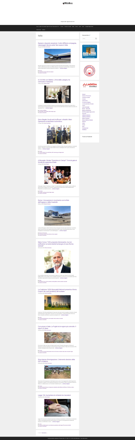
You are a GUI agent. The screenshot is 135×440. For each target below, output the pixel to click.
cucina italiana (46, 111)
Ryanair (52, 71)
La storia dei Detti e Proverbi (87, 103)
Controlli (40, 152)
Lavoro (80, 26)
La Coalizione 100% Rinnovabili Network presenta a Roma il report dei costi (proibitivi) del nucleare (57, 290)
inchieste (60, 351)
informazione (41, 234)
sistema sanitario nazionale (62, 281)
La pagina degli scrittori (89, 26)
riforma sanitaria (49, 281)
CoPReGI (43, 152)
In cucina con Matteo (42, 110)
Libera (65, 351)
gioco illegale (59, 152)
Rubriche (84, 121)
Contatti (43, 29)
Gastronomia (38, 29)
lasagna (52, 111)
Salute (73, 26)
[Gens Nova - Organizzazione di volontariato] (89, 57)
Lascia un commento (42, 112)
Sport (83, 26)
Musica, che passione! (86, 110)
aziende (40, 387)
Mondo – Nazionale (86, 108)
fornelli (44, 192)
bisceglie (40, 192)
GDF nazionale (54, 152)
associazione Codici (42, 71)
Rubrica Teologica (85, 118)
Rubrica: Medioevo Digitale (87, 120)
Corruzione (41, 351)
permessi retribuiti (68, 425)
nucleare (57, 318)
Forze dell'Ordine (49, 152)
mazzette (68, 351)
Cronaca (61, 26)
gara (46, 192)
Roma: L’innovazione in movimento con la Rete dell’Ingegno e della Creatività (53, 201)
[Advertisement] (67, 13)
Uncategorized (85, 128)
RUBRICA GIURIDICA (86, 115)
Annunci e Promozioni (86, 95)
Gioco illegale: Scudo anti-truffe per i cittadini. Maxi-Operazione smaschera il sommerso (55, 120)
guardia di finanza (45, 387)
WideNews (84, 129)
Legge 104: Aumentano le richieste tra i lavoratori (54, 395)
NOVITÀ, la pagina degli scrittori (88, 111)
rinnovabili (61, 318)
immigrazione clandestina (53, 387)
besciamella (41, 111)
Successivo (44, 432)
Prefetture (69, 387)
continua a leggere (63, 68)
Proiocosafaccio (49, 234)
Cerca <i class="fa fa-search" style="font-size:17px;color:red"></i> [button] (47, 26)
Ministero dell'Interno (63, 387)
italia (47, 71)
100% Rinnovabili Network (43, 318)
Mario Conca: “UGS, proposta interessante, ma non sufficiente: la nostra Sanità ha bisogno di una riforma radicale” (55, 244)
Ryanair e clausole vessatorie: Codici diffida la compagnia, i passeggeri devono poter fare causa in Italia (57, 44)
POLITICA (40, 191)
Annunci (40, 70)
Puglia (50, 192)
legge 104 (62, 425)
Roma (49, 71)
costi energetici (51, 318)
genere (47, 425)
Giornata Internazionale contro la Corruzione (51, 351)
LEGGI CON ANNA (85, 107)
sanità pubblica (54, 281)
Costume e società (67, 26)
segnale (56, 234)
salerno (72, 387)
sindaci (53, 192)
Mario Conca (43, 281)
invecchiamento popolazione (54, 425)
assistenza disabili (42, 425)
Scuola (76, 26)
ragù (54, 111)
